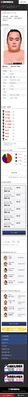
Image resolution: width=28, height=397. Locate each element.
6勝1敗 (18, 201)
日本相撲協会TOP (4, 6)
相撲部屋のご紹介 (5, 349)
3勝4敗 (18, 209)
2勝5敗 (18, 194)
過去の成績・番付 (5, 352)
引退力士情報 (5, 358)
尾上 (11, 71)
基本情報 (5, 16)
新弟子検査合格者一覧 (6, 355)
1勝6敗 (18, 187)
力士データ (19, 6)
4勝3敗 (18, 216)
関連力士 (5, 20)
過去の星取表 (18, 18)
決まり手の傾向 (7, 18)
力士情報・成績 (12, 6)
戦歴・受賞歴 (14, 16)
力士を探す (3, 7)
